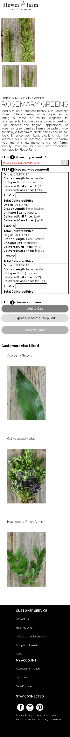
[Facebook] (20, 706)
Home (6, 98)
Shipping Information (28, 645)
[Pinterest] (39, 705)
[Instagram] (30, 706)
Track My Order (24, 627)
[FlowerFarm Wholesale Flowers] (21, 11)
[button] (63, 7)
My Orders (22, 677)
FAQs (19, 654)
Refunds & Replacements (31, 636)
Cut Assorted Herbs (21, 438)
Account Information (28, 668)
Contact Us (22, 618)
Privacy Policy (24, 715)
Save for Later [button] (35, 330)
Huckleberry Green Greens (26, 522)
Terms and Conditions (48, 715)
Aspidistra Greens (19, 355)
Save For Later (24, 686)
